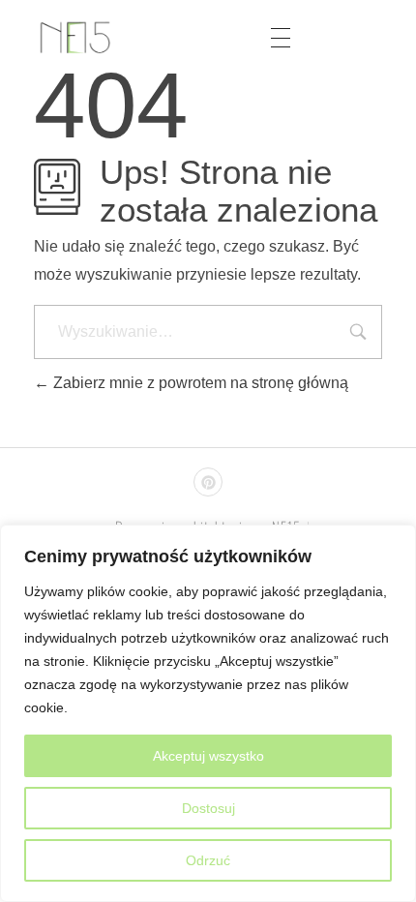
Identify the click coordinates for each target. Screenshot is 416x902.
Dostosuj (208, 808)
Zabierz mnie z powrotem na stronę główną (198, 383)
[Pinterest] (208, 481)
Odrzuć (208, 860)
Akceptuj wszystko (208, 756)
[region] (208, 713)
